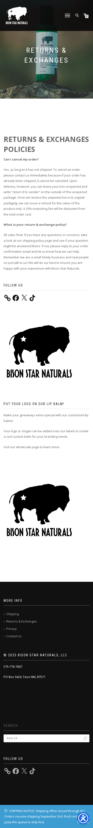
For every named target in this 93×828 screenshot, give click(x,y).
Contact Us (14, 636)
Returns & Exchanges (21, 621)
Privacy (11, 629)
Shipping (12, 614)
